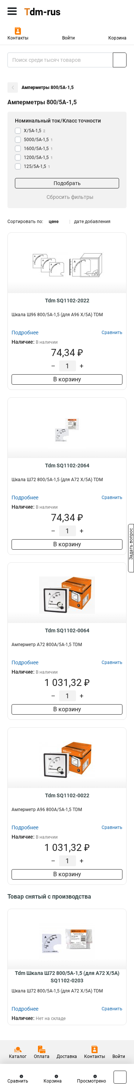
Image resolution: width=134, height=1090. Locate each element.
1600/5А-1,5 (38, 148)
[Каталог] (12, 11)
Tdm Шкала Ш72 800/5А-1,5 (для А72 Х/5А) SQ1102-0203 (67, 976)
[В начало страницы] (120, 1077)
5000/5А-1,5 (38, 139)
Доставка (67, 1056)
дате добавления (92, 221)
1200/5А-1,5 (38, 157)
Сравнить (17, 1081)
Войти (68, 38)
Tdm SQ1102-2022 (67, 301)
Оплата (42, 1056)
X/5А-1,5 (34, 130)
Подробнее (25, 333)
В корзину (67, 379)
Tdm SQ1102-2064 (67, 465)
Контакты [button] (17, 38)
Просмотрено (91, 1081)
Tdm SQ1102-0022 (67, 795)
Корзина (117, 38)
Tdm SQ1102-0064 (67, 630)
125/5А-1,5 (37, 166)
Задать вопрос (131, 544)
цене (53, 221)
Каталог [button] (17, 1056)
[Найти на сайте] (120, 60)
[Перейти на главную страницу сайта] (55, 11)
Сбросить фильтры (70, 197)
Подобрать (67, 183)
